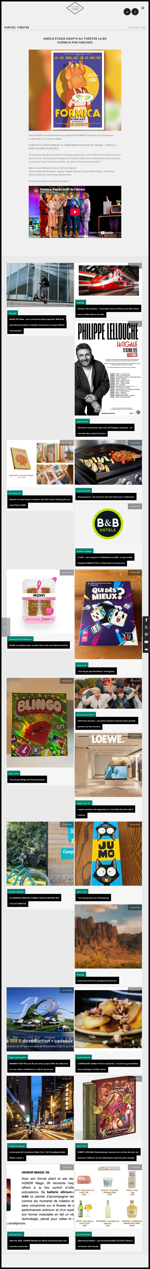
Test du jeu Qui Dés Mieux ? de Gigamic (96, 671)
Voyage (12, 313)
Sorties (9, 27)
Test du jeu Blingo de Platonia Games (27, 779)
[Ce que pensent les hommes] (75, 8)
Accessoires (15, 493)
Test (84, 665)
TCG (84, 1146)
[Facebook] (146, 620)
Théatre (23, 27)
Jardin (23, 1057)
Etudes (80, 551)
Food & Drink (83, 491)
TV (89, 803)
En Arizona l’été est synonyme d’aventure (97, 981)
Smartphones (15, 1234)
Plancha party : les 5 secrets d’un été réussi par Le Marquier (106, 497)
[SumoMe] (146, 649)
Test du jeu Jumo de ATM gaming (93, 898)
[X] (146, 627)
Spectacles (82, 421)
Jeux (79, 665)
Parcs (91, 715)
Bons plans (82, 715)
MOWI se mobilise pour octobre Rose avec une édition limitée (39, 645)
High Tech (82, 803)
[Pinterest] (146, 634)
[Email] (146, 642)
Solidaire (27, 639)
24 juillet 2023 (137, 27)
